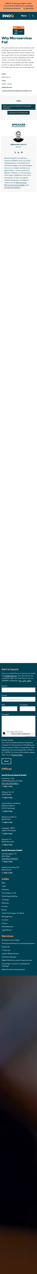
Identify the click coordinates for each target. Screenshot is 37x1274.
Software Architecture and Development (18, 943)
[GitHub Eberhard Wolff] (22, 153)
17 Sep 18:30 (29, 8)
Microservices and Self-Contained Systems (17, 107)
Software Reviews (9, 957)
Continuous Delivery (12, 187)
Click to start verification (20, 734)
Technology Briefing (9, 896)
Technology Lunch (9, 893)
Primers (5, 906)
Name (8, 686)
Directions (8, 786)
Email (8, 695)
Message (9, 714)
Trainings (5, 900)
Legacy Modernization (10, 953)
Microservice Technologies (14, 185)
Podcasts (5, 889)
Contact (5, 920)
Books (4, 910)
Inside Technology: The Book (13, 913)
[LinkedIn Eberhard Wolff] (18, 153)
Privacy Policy (17, 755)
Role (3, 705)
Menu (24, 16)
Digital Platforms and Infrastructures (17, 960)
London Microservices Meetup (17, 91)
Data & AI (5, 947)
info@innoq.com (10, 676)
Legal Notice (7, 930)
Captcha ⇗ (30, 736)
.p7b (24, 681)
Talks (4, 886)
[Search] (33, 16)
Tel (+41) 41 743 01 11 (10, 858)
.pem (29, 681)
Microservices (21, 182)
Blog (3, 883)
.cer (20, 681)
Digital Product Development (13, 969)
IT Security (6, 950)
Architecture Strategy (10, 940)
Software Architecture (18, 112)
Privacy (4, 923)
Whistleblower (7, 926)
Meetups (5, 903)
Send (6, 761)
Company (24, 705)
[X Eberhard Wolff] (15, 153)
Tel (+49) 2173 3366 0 (10, 783)
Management (7, 916)
